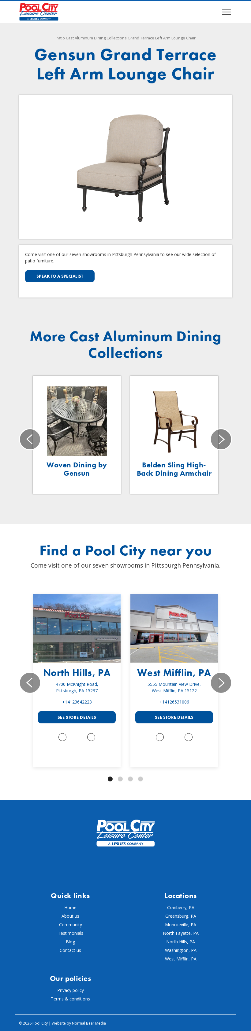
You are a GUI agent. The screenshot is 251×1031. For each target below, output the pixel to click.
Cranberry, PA (180, 907)
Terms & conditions (70, 999)
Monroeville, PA (180, 924)
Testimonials (70, 933)
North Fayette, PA (181, 933)
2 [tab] (120, 779)
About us (70, 916)
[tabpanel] (77, 680)
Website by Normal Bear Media (79, 1023)
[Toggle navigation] (226, 11)
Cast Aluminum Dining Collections (96, 38)
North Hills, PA (77, 673)
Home (70, 907)
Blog (70, 942)
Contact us (70, 950)
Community (70, 924)
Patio (60, 38)
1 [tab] (110, 779)
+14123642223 (77, 702)
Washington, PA (181, 950)
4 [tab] (140, 779)
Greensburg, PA (180, 916)
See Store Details (77, 717)
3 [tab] (130, 779)
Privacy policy (70, 990)
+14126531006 (174, 702)
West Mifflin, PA (174, 673)
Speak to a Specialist (59, 276)
